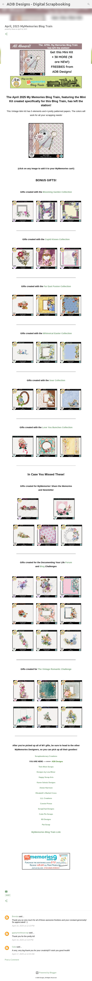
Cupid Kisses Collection (57, 239)
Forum (68, 562)
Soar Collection (57, 380)
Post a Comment (12, 960)
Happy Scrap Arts (46, 777)
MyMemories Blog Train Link (46, 832)
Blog (42, 566)
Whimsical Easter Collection (57, 333)
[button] (6, 34)
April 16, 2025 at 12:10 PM (23, 926)
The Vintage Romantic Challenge (54, 669)
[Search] (73, 4)
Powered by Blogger (47, 973)
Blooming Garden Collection (57, 192)
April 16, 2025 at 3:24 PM (22, 940)
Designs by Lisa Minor (46, 772)
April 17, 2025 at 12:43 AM (23, 954)
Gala (14, 947)
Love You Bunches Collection (57, 427)
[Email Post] (6, 892)
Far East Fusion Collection (57, 286)
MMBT (8, 895)
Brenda (15, 916)
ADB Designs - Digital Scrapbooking (38, 4)
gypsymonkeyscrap (20, 933)
